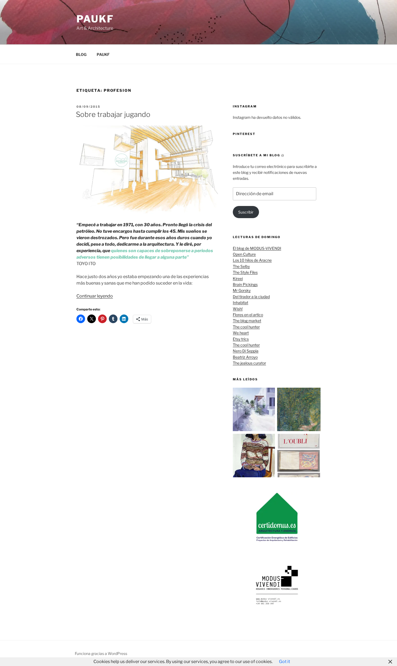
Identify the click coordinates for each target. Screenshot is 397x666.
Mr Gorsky (242, 290)
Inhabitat (240, 302)
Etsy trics (241, 339)
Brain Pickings (245, 284)
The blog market (247, 320)
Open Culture (244, 254)
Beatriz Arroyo (245, 357)
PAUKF (103, 54)
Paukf (95, 19)
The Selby (241, 266)
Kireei (238, 278)
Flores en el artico (248, 314)
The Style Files (245, 272)
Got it (284, 661)
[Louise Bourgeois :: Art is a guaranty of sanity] (299, 456)
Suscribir (245, 212)
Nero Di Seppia (245, 351)
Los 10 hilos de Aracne (252, 260)
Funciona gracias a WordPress (101, 653)
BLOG (81, 54)
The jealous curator (249, 363)
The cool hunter (246, 326)
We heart (241, 332)
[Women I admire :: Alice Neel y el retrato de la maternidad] (254, 456)
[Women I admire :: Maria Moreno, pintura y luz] (254, 410)
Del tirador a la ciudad (251, 296)
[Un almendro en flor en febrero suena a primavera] (299, 410)
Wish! (238, 308)
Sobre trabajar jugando (113, 114)
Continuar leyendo (94, 296)
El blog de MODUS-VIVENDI (257, 248)
